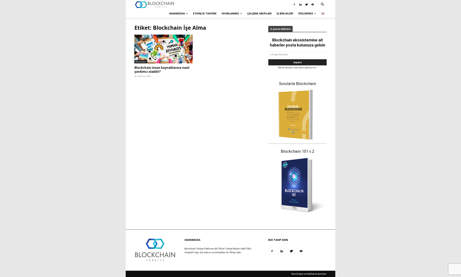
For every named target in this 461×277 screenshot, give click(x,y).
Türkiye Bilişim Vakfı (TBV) (238, 248)
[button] (322, 4)
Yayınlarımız (230, 13)
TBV (231, 252)
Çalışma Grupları (259, 13)
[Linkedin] (300, 4)
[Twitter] (306, 4)
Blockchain (140, 61)
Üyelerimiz (305, 13)
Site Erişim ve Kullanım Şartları (309, 273)
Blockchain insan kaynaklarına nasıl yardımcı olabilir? (161, 70)
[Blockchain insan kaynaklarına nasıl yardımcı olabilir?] (163, 49)
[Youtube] (312, 4)
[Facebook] (294, 4)
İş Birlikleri (285, 13)
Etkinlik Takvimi (204, 13)
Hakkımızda (177, 13)
